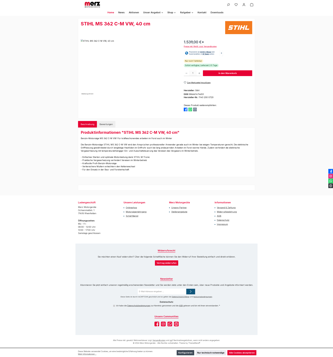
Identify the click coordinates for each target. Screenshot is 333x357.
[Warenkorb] (251, 4)
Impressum (222, 224)
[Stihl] (238, 27)
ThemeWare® (194, 343)
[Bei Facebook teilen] (185, 109)
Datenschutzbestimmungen (139, 306)
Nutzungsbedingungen (202, 297)
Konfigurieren (185, 352)
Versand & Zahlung (226, 207)
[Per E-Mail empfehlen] (195, 109)
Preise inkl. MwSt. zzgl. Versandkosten (200, 46)
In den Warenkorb (228, 73)
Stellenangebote (179, 211)
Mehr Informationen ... (87, 354)
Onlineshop (131, 207)
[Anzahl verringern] (186, 73)
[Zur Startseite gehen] (92, 4)
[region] (129, 67)
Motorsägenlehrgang (136, 211)
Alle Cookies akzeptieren (242, 352)
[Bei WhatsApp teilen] (190, 109)
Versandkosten (158, 340)
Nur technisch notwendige (210, 352)
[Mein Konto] (244, 4)
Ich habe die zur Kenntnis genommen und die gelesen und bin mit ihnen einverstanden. (168, 306)
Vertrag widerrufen (167, 263)
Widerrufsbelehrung (227, 211)
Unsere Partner (179, 207)
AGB (219, 216)
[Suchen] (228, 4)
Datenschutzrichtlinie (180, 297)
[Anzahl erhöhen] (199, 73)
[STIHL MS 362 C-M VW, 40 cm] (129, 67)
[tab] (87, 124)
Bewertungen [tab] (106, 124)
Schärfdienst (132, 216)
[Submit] (190, 291)
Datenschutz (223, 220)
